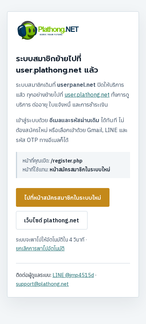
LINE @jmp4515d (73, 275)
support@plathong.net (42, 283)
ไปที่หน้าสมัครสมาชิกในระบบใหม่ (62, 197)
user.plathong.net (87, 94)
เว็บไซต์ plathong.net (51, 220)
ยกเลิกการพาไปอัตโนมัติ (40, 248)
